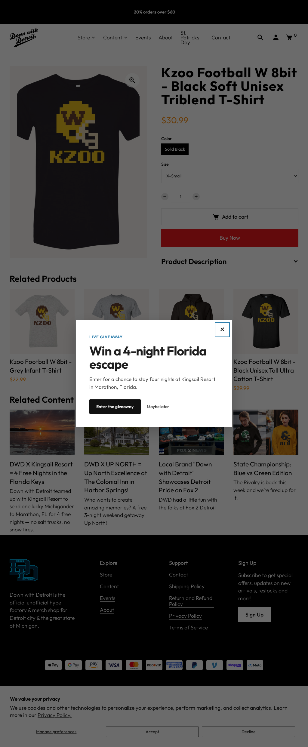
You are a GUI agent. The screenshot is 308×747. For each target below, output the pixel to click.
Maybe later (158, 406)
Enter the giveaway (115, 406)
